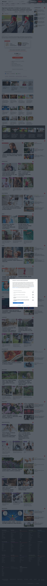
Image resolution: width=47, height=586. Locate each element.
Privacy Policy (27, 305)
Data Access (23, 305)
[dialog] (23, 293)
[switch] (33, 292)
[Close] (36, 280)
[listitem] (23, 290)
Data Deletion (19, 305)
